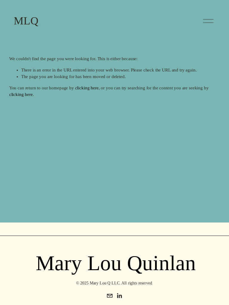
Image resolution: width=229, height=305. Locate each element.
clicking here (87, 87)
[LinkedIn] (119, 296)
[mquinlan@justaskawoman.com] (110, 296)
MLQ (26, 21)
